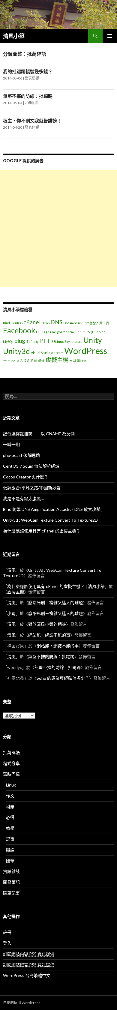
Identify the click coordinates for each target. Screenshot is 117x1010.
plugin (22, 340)
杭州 (34, 361)
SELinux (58, 341)
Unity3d (16, 351)
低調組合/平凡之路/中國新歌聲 (32, 487)
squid (78, 341)
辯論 (10, 849)
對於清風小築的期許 (47, 624)
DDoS (45, 323)
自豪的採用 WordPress (21, 1002)
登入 (7, 943)
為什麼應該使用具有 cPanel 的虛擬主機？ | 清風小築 (56, 586)
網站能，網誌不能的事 (49, 634)
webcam (57, 353)
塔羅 (10, 806)
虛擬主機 (57, 359)
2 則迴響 (31, 102)
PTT (45, 340)
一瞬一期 (11, 444)
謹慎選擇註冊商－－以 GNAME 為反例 (39, 433)
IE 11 (78, 332)
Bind (6, 323)
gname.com (65, 332)
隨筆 (10, 860)
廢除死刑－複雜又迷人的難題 (55, 602)
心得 (10, 817)
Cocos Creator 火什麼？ (25, 476)
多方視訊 (23, 361)
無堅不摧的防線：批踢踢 (27, 96)
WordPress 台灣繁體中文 (26, 975)
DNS (56, 322)
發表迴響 (32, 78)
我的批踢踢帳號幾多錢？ (27, 71)
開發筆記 (11, 882)
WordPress (85, 350)
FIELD (40, 332)
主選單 (110, 36)
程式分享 (11, 763)
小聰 (11, 613)
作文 (10, 795)
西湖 (72, 361)
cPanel (31, 322)
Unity (92, 340)
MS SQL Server (93, 332)
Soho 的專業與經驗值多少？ (63, 678)
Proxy (34, 341)
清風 (11, 570)
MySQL (8, 341)
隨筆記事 (11, 892)
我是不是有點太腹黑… (23, 498)
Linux (11, 784)
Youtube (9, 361)
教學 (10, 828)
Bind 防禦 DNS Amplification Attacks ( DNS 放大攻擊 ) (53, 509)
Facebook (19, 330)
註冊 (7, 932)
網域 (41, 361)
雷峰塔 (82, 361)
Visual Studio (40, 353)
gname (51, 332)
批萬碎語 (11, 752)
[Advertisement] (58, 228)
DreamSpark (72, 323)
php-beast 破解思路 (21, 455)
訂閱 (28, 953)
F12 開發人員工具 (96, 323)
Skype (69, 341)
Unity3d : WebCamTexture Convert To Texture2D (50, 520)
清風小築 (14, 36)
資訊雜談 (11, 871)
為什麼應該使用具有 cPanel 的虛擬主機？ (41, 530)
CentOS (16, 323)
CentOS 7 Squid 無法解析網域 (31, 466)
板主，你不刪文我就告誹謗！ (32, 120)
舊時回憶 (11, 774)
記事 (10, 838)
